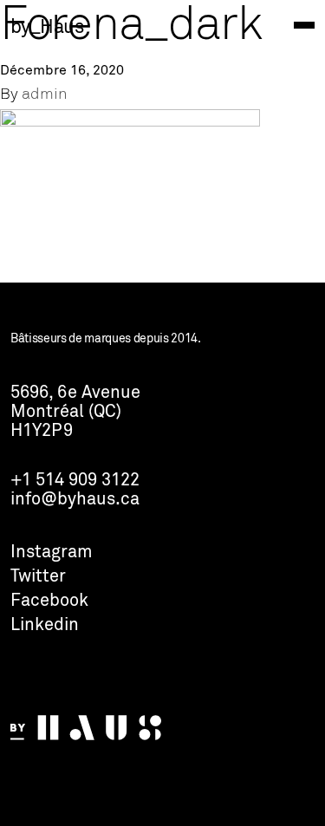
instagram (51, 553)
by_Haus (46, 27)
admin (45, 95)
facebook (49, 601)
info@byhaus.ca (75, 500)
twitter (38, 577)
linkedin (44, 626)
